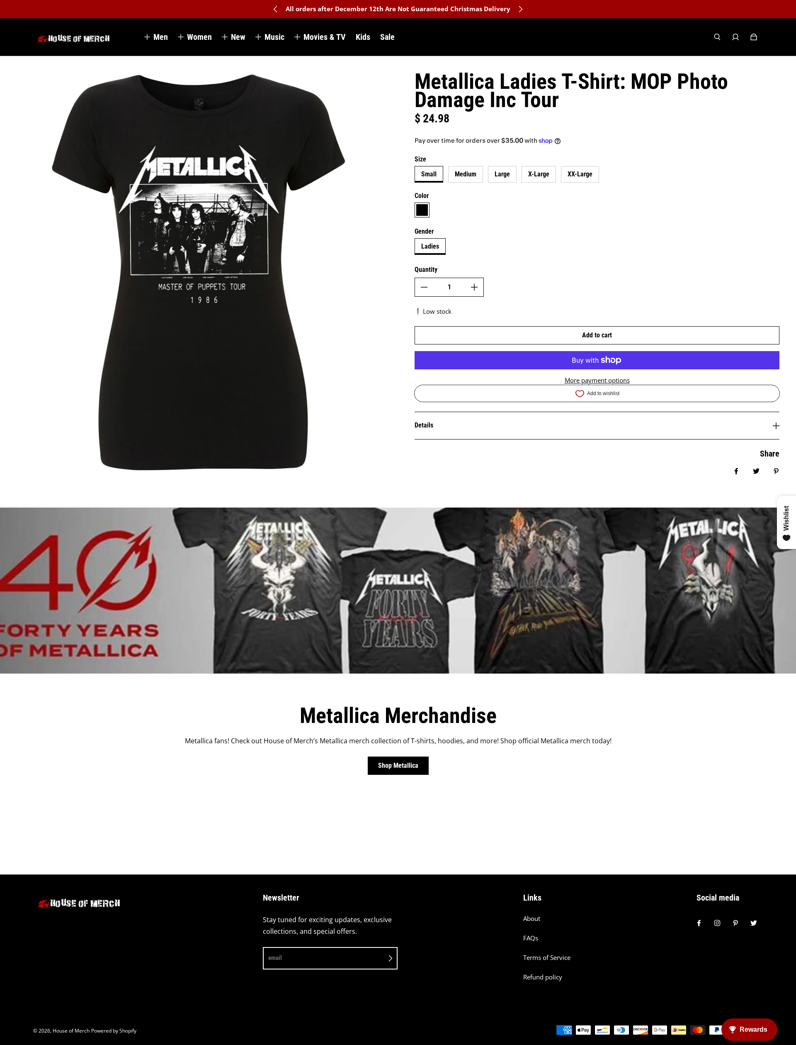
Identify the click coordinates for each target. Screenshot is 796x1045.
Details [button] (424, 425)
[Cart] (754, 37)
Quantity (426, 269)
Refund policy (542, 977)
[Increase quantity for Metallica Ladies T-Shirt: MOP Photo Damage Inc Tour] (474, 287)
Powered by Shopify (113, 1030)
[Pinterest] (735, 923)
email (275, 958)
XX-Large (580, 174)
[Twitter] (754, 923)
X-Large (538, 174)
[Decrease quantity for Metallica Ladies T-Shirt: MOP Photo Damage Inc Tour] (424, 287)
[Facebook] (699, 923)
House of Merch (71, 1030)
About (531, 918)
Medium (465, 174)
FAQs (530, 938)
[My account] (735, 37)
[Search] (717, 37)
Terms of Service (546, 957)
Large (502, 174)
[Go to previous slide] (276, 9)
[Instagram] (717, 923)
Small (429, 174)
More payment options (597, 380)
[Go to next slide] (520, 9)
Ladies (430, 246)
